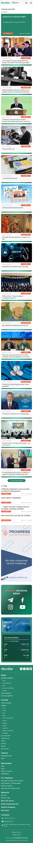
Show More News (17, 480)
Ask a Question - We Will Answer (11, 783)
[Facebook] (24, 669)
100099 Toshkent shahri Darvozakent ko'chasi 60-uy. (17, 825)
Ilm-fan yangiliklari (7, 696)
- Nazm (4, 715)
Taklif (3, 741)
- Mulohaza (5, 728)
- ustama (4, 720)
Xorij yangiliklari (6, 693)
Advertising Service (10, 804)
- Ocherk (4, 710)
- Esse (3, 708)
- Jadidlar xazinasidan (7, 730)
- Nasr (3, 713)
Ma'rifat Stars (7, 801)
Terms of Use (16, 835)
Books (3, 758)
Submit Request (8, 807)
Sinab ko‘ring (5, 738)
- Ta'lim (4, 680)
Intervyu (3, 743)
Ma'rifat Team (5, 798)
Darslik (3, 746)
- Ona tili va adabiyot (7, 718)
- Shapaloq (5, 733)
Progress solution (21, 838)
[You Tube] (30, 669)
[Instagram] (27, 669)
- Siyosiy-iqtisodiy (6, 683)
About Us (4, 795)
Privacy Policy (16, 832)
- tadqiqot (4, 723)
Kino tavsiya (5, 749)
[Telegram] (21, 669)
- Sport (3, 685)
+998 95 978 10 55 (9, 818)
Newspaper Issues (6, 756)
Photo (3, 768)
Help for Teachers (6, 771)
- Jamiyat (4, 690)
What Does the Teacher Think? (10, 788)
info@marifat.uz (8, 821)
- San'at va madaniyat (8, 688)
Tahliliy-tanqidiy (6, 703)
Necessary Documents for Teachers (12, 781)
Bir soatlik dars (5, 736)
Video (2, 766)
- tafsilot (4, 725)
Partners (5, 810)
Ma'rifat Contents (6, 786)
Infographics (5, 774)
